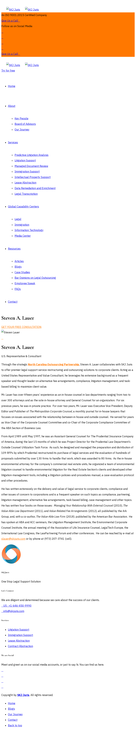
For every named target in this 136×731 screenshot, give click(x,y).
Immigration (22, 224)
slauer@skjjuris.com (13, 538)
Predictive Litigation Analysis (31, 155)
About (11, 106)
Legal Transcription (26, 193)
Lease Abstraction (25, 182)
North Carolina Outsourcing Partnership (53, 364)
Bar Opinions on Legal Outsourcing (35, 277)
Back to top (15, 725)
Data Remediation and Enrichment (35, 188)
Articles (19, 261)
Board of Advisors (25, 124)
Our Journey (22, 129)
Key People (21, 118)
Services (13, 142)
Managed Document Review (31, 166)
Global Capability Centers (23, 206)
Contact (12, 301)
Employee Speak (25, 283)
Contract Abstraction (20, 646)
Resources (14, 248)
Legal (18, 219)
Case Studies (22, 272)
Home (11, 86)
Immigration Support (27, 171)
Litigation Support (25, 160)
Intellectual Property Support (33, 177)
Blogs (18, 266)
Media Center (23, 235)
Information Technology (29, 230)
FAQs (18, 289)
